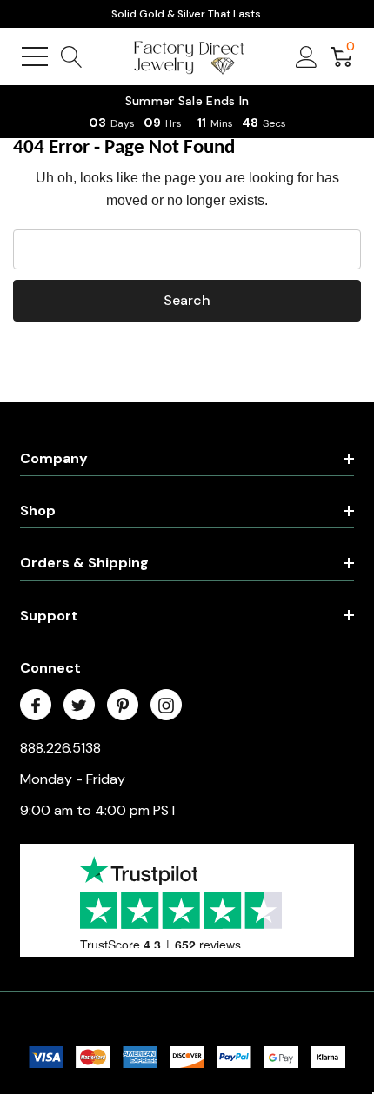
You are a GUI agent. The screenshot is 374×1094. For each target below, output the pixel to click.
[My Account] (306, 56)
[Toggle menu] (35, 56)
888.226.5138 (60, 748)
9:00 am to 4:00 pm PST (98, 810)
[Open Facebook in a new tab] (35, 705)
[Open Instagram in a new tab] (166, 705)
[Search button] (72, 56)
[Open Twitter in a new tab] (79, 705)
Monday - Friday (72, 779)
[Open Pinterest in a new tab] (122, 705)
